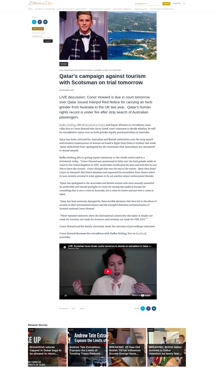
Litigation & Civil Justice (100, 9)
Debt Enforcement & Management (72, 9)
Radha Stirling (67, 125)
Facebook (141, 233)
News (30, 9)
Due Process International (162, 9)
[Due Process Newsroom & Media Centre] (40, 5)
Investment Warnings (122, 9)
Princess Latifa (140, 9)
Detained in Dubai (95, 125)
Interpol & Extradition (45, 9)
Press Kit (176, 3)
